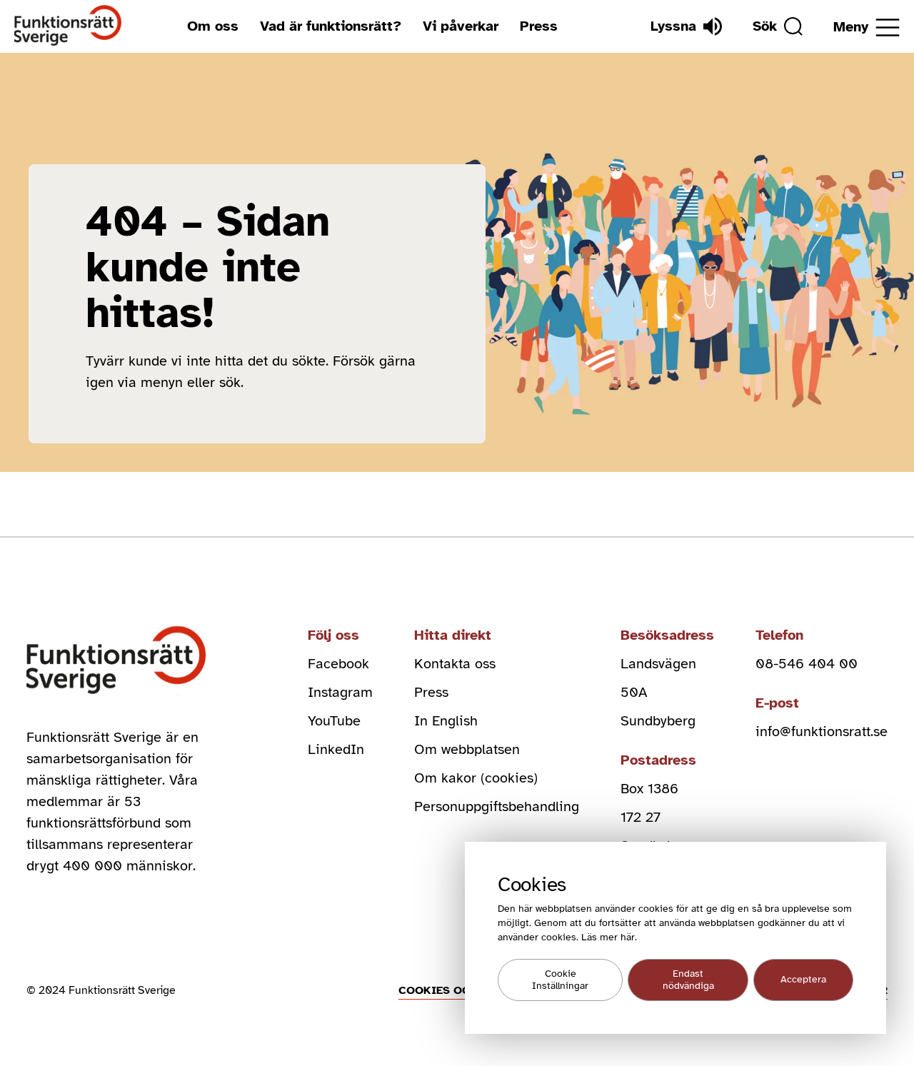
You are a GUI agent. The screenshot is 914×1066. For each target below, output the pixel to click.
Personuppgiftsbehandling (496, 806)
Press (539, 26)
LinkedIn (336, 749)
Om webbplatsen (467, 749)
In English (446, 721)
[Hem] (68, 26)
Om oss (212, 26)
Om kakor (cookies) (476, 778)
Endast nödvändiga (688, 980)
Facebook (338, 664)
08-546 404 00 (806, 664)
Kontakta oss (455, 664)
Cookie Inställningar (560, 980)
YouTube (334, 721)
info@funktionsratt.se (821, 731)
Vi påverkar (460, 26)
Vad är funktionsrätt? (330, 26)
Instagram (340, 692)
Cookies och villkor (464, 990)
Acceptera (803, 980)
